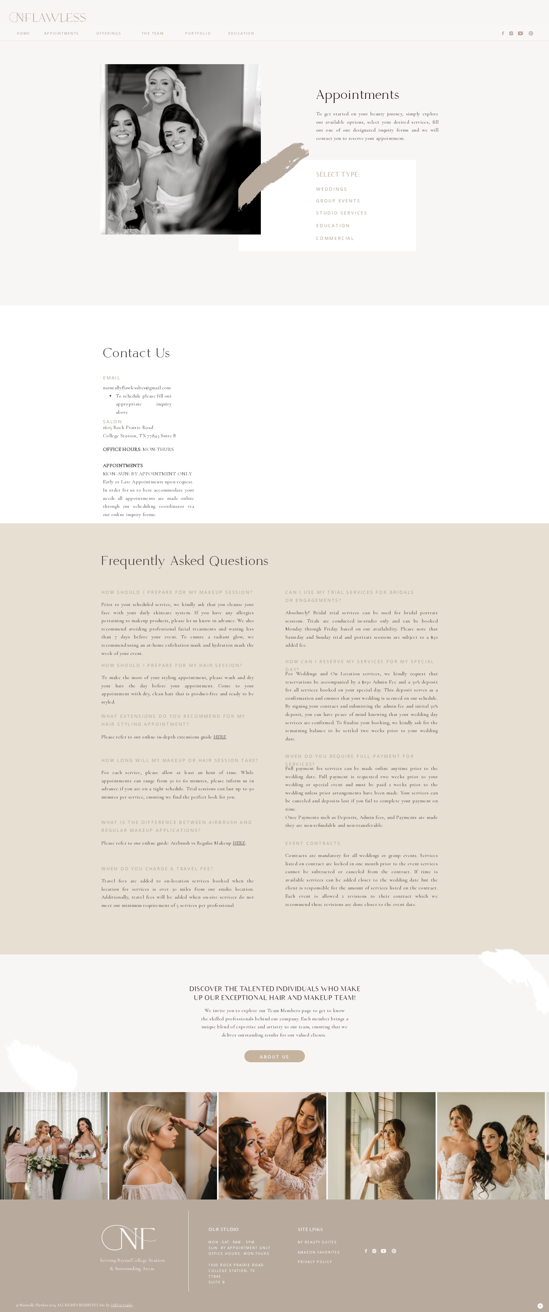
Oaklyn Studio (122, 1305)
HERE (220, 737)
